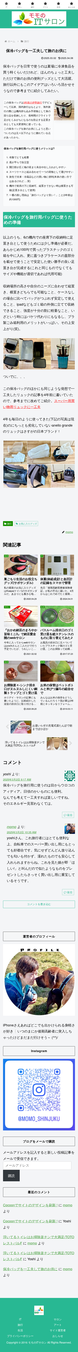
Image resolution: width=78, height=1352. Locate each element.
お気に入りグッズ (28, 523)
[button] (11, 346)
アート (58, 1325)
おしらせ (57, 1336)
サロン (58, 1319)
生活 (20, 1330)
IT (20, 1319)
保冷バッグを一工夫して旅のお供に (30, 1268)
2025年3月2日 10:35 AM (21, 832)
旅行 (9, 523)
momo (11, 826)
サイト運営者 (58, 1330)
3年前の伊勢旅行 (32, 102)
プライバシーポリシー (20, 1336)
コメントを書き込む (39, 904)
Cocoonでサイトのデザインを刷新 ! (30, 1204)
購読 (11, 1175)
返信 (69, 815)
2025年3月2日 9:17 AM (17, 779)
